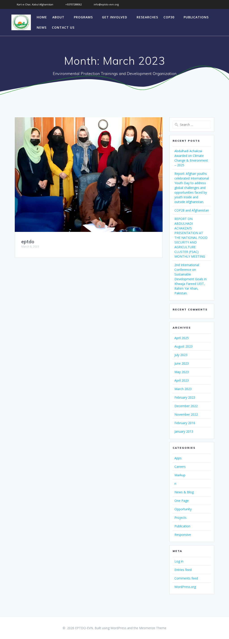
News (42, 27)
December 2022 (186, 406)
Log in (178, 561)
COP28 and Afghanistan (191, 210)
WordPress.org (185, 587)
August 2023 (183, 346)
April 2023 (181, 380)
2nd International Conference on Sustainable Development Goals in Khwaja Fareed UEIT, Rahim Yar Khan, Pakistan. (190, 279)
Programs (83, 17)
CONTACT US (63, 27)
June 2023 (181, 363)
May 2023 (181, 372)
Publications (196, 17)
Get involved (114, 17)
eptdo (27, 241)
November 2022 (186, 414)
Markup (179, 475)
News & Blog (184, 492)
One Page (181, 500)
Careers (180, 466)
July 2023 (180, 355)
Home (42, 17)
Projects (180, 517)
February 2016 (184, 423)
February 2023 (184, 397)
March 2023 (183, 389)
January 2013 (183, 431)
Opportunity (183, 509)
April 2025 (181, 338)
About (58, 17)
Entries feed (183, 570)
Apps (178, 458)
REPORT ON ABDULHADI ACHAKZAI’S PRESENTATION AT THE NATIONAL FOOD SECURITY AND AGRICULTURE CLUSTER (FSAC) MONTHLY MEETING (191, 238)
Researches (147, 17)
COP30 (168, 17)
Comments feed (186, 578)
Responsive (182, 534)
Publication (182, 526)
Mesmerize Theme (152, 628)
